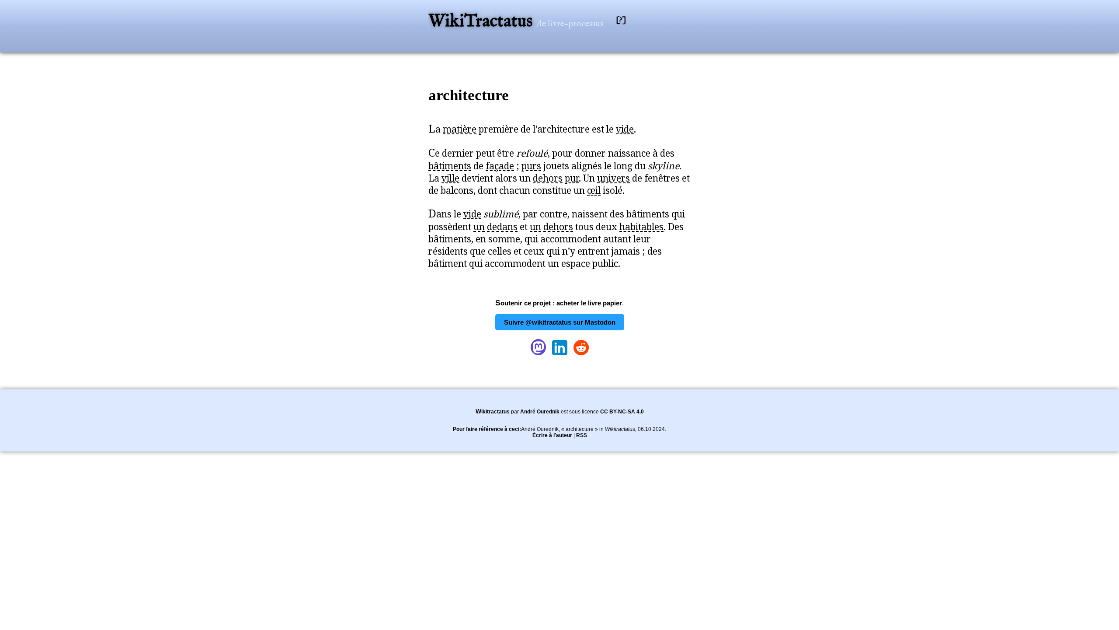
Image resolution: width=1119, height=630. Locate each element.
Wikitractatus (493, 412)
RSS (581, 435)
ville (450, 178)
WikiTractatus (482, 21)
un (479, 226)
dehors (548, 178)
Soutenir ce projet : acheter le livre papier (558, 303)
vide (625, 129)
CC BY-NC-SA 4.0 (622, 412)
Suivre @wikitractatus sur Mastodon (559, 322)
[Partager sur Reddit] (581, 355)
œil (594, 190)
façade (500, 166)
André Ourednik (540, 412)
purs (531, 166)
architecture (468, 95)
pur (572, 178)
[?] (621, 20)
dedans (502, 226)
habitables (641, 226)
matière (459, 129)
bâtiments (449, 166)
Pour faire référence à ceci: (487, 429)
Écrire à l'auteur (552, 435)
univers (613, 178)
